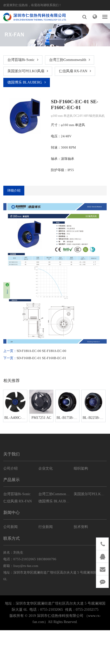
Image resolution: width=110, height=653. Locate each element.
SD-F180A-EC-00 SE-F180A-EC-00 (41, 351)
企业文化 (45, 468)
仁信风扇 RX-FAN (73, 71)
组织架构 (81, 468)
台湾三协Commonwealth (67, 60)
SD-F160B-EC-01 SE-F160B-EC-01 (41, 358)
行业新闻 (45, 527)
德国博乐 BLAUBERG (24, 82)
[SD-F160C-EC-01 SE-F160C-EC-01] (25, 115)
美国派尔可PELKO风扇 (25, 71)
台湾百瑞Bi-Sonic (21, 60)
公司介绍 (10, 468)
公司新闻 (10, 527)
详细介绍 (13, 190)
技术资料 (81, 527)
